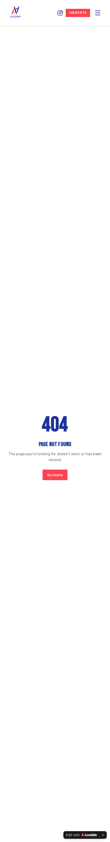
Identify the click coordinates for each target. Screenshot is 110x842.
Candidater (78, 13)
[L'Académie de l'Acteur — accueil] (15, 13)
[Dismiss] (102, 834)
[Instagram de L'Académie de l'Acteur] (60, 13)
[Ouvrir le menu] (97, 13)
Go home (55, 474)
